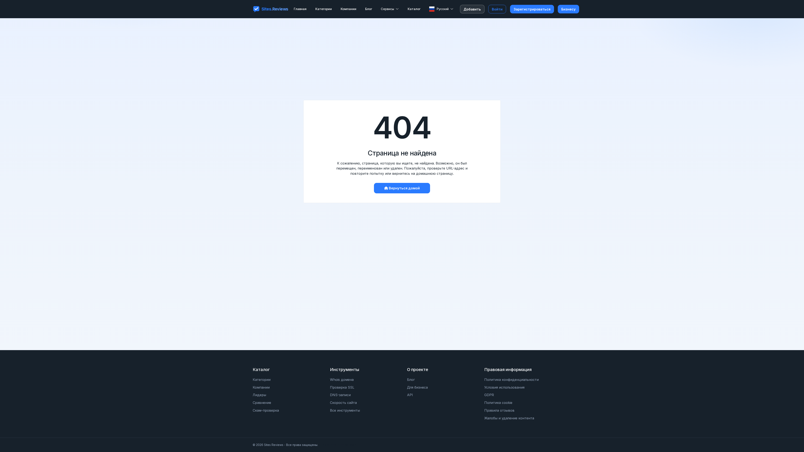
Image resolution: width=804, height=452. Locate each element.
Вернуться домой (404, 188)
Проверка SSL (342, 387)
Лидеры (259, 395)
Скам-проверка (266, 410)
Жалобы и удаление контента (509, 418)
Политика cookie (498, 403)
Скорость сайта (343, 403)
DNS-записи (340, 395)
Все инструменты (345, 410)
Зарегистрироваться (532, 9)
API (410, 395)
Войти (497, 9)
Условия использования (504, 387)
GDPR (489, 395)
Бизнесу (568, 9)
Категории (262, 380)
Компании (261, 387)
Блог (411, 380)
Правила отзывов (499, 410)
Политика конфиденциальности (511, 380)
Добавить (472, 9)
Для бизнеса (417, 387)
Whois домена (342, 380)
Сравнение (262, 403)
